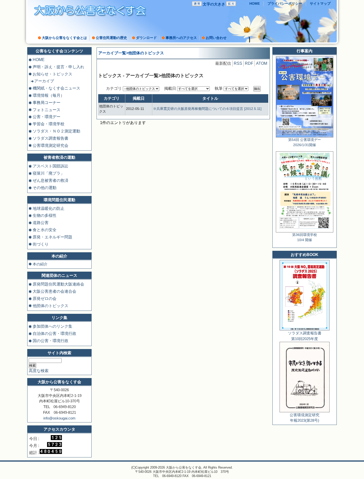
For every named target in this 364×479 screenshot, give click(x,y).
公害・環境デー (46, 117)
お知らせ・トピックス (52, 74)
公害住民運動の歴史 (111, 38)
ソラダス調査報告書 (50, 138)
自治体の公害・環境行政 (54, 333)
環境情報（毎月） (48, 95)
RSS (238, 63)
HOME (254, 3)
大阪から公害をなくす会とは (64, 38)
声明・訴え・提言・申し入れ (58, 67)
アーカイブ (44, 81)
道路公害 (41, 223)
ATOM (261, 63)
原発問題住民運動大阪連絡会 (58, 284)
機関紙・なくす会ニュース (56, 88)
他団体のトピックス (50, 306)
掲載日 (170, 88)
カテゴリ (114, 88)
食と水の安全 (44, 230)
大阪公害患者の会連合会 (54, 291)
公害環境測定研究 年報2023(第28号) (304, 418)
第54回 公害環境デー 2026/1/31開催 (304, 142)
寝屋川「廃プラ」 (48, 173)
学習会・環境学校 (48, 124)
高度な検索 (39, 371)
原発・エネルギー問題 (52, 237)
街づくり (41, 244)
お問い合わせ (216, 38)
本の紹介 (40, 264)
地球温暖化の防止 (48, 208)
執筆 (219, 88)
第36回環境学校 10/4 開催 (304, 237)
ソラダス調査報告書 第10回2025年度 (304, 336)
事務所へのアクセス (181, 38)
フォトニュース (46, 110)
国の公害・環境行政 (50, 341)
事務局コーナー (46, 102)
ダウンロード (146, 38)
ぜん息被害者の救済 (50, 180)
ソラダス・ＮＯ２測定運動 (56, 131)
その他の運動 (44, 188)
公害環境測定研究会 (50, 145)
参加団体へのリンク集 (52, 326)
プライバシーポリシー (284, 3)
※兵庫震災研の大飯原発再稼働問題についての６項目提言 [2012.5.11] (207, 109)
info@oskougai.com (59, 418)
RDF (249, 63)
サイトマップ (320, 3)
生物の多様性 (44, 215)
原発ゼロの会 (44, 298)
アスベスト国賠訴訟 (50, 166)
